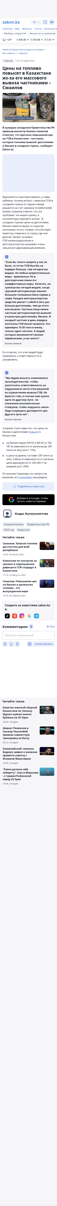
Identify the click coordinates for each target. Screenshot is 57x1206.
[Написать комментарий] (28, 635)
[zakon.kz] (11, 22)
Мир (17, 28)
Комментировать (44, 643)
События (23, 53)
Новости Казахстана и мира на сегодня (23, 49)
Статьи (37, 28)
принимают (26, 477)
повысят (34, 432)
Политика (7, 28)
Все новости (8, 53)
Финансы (27, 28)
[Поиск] (45, 22)
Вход (52, 626)
